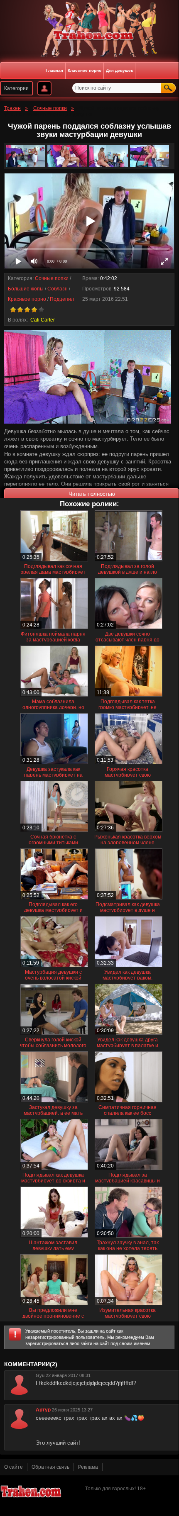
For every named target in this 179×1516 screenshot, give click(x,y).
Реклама (88, 1467)
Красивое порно (27, 299)
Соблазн (57, 289)
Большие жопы (26, 289)
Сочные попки (52, 278)
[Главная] (89, 35)
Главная (54, 70)
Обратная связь (50, 1467)
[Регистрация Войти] (44, 88)
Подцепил (62, 299)
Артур (43, 1410)
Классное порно (84, 70)
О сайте (13, 1467)
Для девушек (119, 70)
